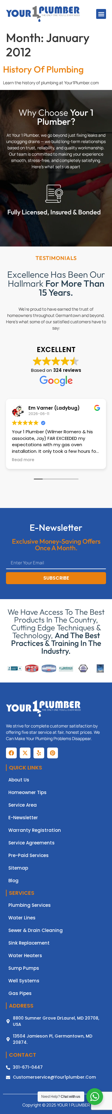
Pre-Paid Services (28, 856)
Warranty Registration (34, 830)
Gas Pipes (20, 993)
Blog (13, 881)
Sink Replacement (29, 943)
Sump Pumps (23, 968)
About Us (18, 780)
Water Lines (22, 918)
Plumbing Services (29, 905)
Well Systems (23, 981)
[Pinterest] (52, 753)
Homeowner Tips (27, 793)
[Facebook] (11, 753)
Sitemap (18, 868)
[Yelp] (38, 753)
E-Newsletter (23, 818)
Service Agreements (31, 843)
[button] (101, 14)
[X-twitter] (25, 753)
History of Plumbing (43, 69)
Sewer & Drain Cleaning (35, 930)
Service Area (22, 805)
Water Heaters (25, 956)
